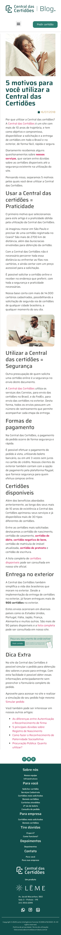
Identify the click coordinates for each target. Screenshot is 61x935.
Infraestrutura (30, 778)
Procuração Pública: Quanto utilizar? (29, 745)
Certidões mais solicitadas (30, 795)
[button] (18, 23)
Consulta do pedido (31, 809)
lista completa (46, 625)
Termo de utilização (40, 927)
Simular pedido (15, 702)
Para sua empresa (30, 860)
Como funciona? (30, 836)
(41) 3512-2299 (25, 902)
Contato (30, 851)
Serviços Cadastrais (30, 792)
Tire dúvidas (30, 827)
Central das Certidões (21, 123)
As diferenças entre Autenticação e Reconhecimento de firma (33, 721)
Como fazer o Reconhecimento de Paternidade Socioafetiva (33, 737)
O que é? (30, 833)
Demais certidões (30, 799)
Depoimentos (30, 841)
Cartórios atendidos (30, 802)
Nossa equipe (30, 775)
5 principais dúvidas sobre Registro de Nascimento (28, 729)
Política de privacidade (22, 927)
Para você (30, 783)
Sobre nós (30, 769)
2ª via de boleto (30, 805)
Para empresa (30, 813)
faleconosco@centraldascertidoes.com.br (30, 929)
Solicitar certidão (30, 789)
